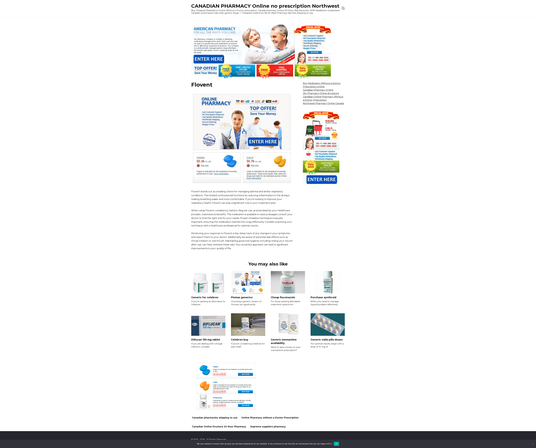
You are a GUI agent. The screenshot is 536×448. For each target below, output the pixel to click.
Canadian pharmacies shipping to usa (214, 417)
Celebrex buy (239, 339)
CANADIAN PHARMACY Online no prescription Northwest (265, 6)
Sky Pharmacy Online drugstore (321, 93)
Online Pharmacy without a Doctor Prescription (270, 417)
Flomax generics (242, 297)
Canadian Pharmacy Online (318, 90)
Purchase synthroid (323, 297)
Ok (336, 444)
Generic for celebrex (204, 297)
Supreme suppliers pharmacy (268, 426)
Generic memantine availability (284, 341)
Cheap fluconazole (283, 297)
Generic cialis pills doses (327, 339)
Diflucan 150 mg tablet (205, 339)
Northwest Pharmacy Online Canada (323, 103)
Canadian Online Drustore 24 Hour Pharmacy (219, 426)
